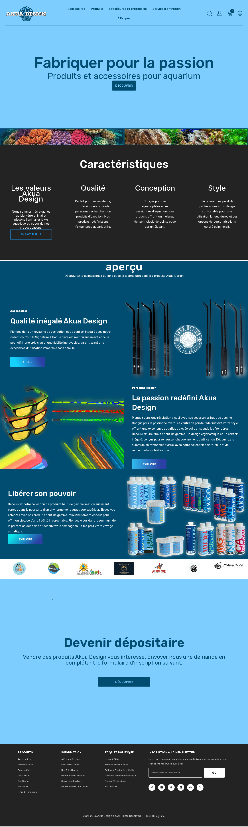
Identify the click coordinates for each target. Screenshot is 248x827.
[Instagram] (161, 787)
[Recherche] (209, 13)
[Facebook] (152, 787)
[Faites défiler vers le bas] (124, 138)
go (214, 772)
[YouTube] (190, 787)
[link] (93, 212)
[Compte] (219, 13)
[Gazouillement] (200, 787)
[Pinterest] (171, 787)
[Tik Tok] (180, 787)
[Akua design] (186, 338)
